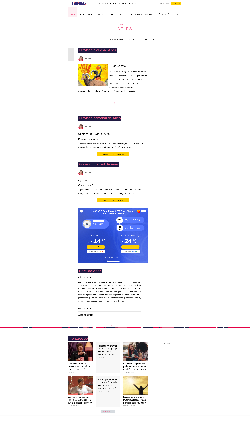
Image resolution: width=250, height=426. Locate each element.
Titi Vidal (88, 58)
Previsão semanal (116, 39)
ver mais (106, 411)
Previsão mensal (135, 39)
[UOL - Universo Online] (88, 3)
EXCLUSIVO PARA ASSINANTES (113, 154)
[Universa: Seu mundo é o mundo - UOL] (79, 3)
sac (161, 3)
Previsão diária (99, 39)
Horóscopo (125, 24)
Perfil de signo (151, 39)
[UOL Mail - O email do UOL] (166, 3)
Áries (125, 29)
